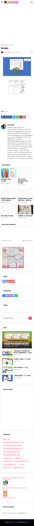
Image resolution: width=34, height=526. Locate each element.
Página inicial (4, 45)
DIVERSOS (7, 458)
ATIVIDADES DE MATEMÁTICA (12, 445)
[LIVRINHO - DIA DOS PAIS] (25, 209)
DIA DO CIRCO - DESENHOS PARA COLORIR (23, 181)
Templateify (13, 522)
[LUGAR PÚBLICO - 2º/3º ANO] (7, 378)
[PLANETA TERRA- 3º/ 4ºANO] (7, 361)
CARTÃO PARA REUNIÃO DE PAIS (16, 344)
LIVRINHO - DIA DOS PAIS (25, 216)
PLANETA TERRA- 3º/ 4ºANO (22, 359)
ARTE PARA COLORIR (7, 216)
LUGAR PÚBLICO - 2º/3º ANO (22, 375)
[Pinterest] (21, 117)
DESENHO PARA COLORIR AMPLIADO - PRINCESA (25, 199)
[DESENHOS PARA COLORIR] (8, 173)
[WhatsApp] (17, 117)
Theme (27, 522)
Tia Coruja (5, 489)
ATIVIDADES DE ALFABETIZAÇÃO (13, 442)
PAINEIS (7, 467)
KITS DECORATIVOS (9, 464)
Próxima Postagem (27, 240)
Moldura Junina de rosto (8, 498)
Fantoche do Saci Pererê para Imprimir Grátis (14, 488)
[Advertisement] (17, 23)
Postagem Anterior (7, 240)
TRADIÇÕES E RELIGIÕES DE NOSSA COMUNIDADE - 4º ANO (23, 352)
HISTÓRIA (7, 461)
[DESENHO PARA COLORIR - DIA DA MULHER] (8, 192)
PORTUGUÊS (18, 467)
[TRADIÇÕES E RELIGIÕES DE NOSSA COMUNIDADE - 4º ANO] (7, 353)
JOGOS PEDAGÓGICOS (21, 461)
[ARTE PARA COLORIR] (8, 209)
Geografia (19, 458)
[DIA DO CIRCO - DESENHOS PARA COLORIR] (25, 173)
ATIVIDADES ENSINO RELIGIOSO (13, 448)
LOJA (21, 464)
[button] (2, 2)
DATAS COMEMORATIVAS (11, 455)
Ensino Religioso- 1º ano (21, 367)
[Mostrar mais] (28, 117)
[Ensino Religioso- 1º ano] (7, 370)
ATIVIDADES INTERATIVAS (11, 451)
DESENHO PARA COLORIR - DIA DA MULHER (8, 199)
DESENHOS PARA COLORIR (6, 180)
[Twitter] (14, 117)
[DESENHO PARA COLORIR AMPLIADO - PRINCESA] (25, 192)
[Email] (24, 117)
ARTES (11, 45)
